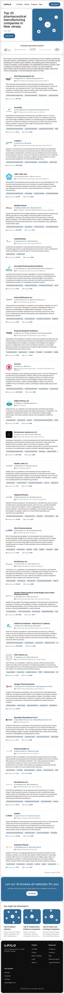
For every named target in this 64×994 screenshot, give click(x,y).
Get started (54, 4)
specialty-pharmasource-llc (43, 719)
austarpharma (33, 241)
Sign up (34, 962)
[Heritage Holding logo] (7, 49)
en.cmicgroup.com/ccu (22, 176)
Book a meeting (37, 956)
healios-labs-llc (32, 466)
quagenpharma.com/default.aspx (25, 686)
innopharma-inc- (35, 564)
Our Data (19, 4)
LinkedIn (7, 972)
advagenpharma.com (22, 847)
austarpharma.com (21, 241)
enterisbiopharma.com (22, 299)
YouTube (7, 979)
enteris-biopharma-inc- (39, 299)
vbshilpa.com (19, 403)
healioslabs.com (20, 466)
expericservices (35, 815)
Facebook (7, 976)
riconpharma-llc (33, 784)
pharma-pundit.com (21, 751)
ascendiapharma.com (22, 109)
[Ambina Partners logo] (45, 49)
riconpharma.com (21, 784)
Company (34, 4)
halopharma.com (21, 78)
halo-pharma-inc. (33, 657)
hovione (28, 366)
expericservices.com (22, 815)
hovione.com (19, 366)
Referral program (54, 959)
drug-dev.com (20, 333)
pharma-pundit (34, 751)
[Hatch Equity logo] (32, 49)
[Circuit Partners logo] (20, 50)
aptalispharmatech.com (23, 208)
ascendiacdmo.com (21, 268)
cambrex (28, 143)
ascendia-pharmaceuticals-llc (40, 109)
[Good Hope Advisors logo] (57, 49)
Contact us (52, 949)
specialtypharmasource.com (24, 719)
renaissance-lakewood (34, 434)
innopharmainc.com (21, 564)
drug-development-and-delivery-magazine (39, 333)
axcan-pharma (33, 596)
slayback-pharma (36, 497)
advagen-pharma (36, 847)
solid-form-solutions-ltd (33, 626)
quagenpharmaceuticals (45, 686)
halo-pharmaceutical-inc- (36, 78)
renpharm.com (20, 434)
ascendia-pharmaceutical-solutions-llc (41, 268)
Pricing (26, 4)
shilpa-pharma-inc (31, 403)
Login (33, 959)
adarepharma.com (21, 596)
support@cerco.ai (10, 982)
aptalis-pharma (36, 208)
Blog (40, 4)
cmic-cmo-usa (36, 176)
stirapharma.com (21, 530)
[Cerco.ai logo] (7, 4)
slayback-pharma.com (22, 497)
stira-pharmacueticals (35, 530)
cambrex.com (20, 143)
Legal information (54, 962)
